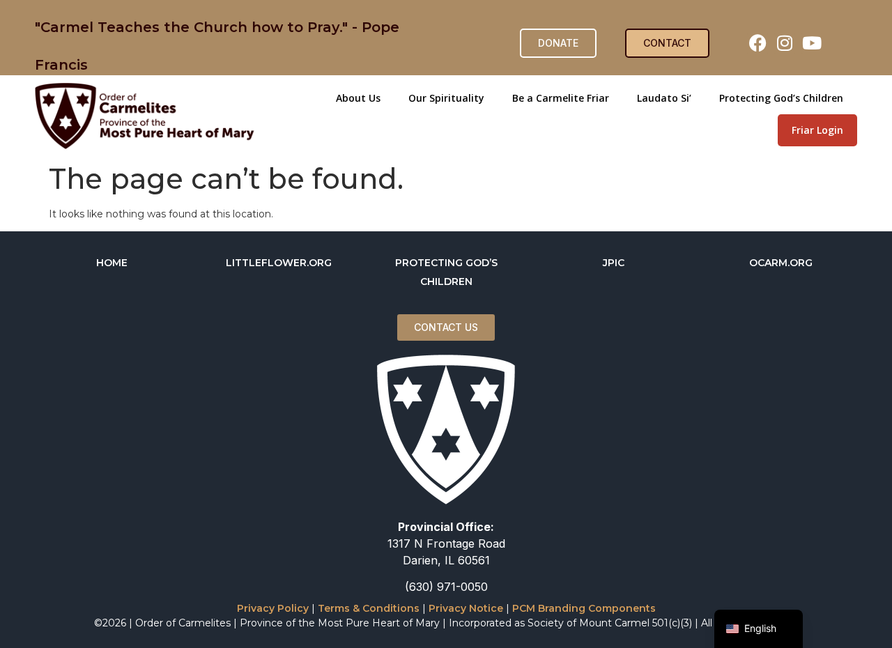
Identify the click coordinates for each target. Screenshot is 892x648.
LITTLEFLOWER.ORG (279, 262)
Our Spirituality (446, 98)
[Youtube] (811, 43)
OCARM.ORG (781, 262)
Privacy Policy (273, 608)
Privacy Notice (466, 608)
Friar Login (817, 130)
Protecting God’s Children (781, 98)
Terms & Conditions (369, 608)
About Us (358, 98)
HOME (112, 262)
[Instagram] (784, 43)
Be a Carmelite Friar (560, 98)
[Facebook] (757, 43)
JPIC (613, 262)
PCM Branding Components (584, 608)
